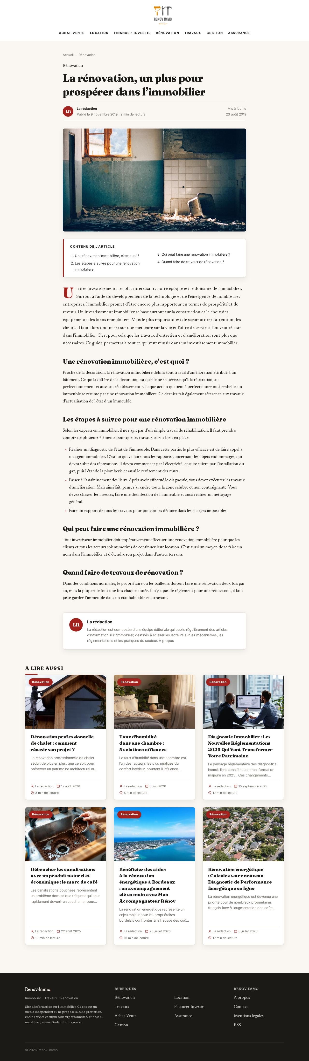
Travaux (192, 33)
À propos (166, 641)
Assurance (239, 33)
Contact (241, 1007)
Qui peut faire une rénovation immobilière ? (196, 254)
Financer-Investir (132, 33)
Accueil (68, 55)
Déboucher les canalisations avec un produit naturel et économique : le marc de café (64, 875)
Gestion (215, 33)
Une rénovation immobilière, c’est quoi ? (107, 256)
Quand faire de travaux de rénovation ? (193, 262)
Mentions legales (249, 1016)
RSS (237, 1025)
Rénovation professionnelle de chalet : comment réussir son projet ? (62, 743)
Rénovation (167, 33)
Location (99, 33)
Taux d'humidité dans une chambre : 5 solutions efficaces (142, 743)
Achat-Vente (72, 33)
